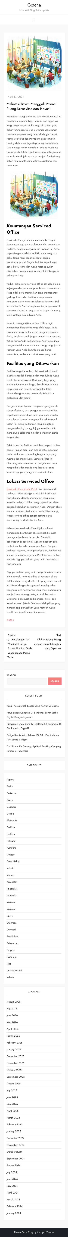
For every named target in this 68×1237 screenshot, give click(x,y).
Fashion (11, 827)
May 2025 (12, 1104)
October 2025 (14, 1070)
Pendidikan (12, 936)
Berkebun (11, 793)
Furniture (11, 848)
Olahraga (12, 923)
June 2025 (12, 1097)
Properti (11, 950)
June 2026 (12, 1015)
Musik (10, 916)
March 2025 (13, 1117)
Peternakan (12, 943)
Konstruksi (12, 888)
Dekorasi (11, 807)
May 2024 (12, 1186)
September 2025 (16, 1077)
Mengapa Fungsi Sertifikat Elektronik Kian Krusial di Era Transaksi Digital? (34, 726)
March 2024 (13, 1199)
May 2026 (12, 1022)
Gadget (11, 854)
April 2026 (13, 1029)
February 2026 (14, 1042)
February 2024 (14, 1206)
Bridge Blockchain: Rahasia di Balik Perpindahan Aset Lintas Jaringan (33, 737)
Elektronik (12, 820)
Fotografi (11, 841)
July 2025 (12, 1090)
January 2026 (14, 1049)
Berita (10, 786)
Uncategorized (14, 970)
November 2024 (15, 1145)
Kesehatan (12, 882)
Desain (10, 813)
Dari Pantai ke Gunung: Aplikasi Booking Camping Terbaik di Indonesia (34, 749)
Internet (10, 875)
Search (11, 675)
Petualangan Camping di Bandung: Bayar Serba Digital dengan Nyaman (32, 715)
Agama (10, 779)
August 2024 (14, 1165)
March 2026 (13, 1036)
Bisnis (10, 620)
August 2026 (14, 1002)
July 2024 (12, 1172)
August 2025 (14, 1083)
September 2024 (16, 1158)
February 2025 (14, 1124)
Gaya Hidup (13, 861)
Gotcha (34, 5)
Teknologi (12, 957)
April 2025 (13, 1111)
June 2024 (12, 1179)
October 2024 (14, 1152)
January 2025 (14, 1131)
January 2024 (14, 1213)
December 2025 (15, 1056)
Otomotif (11, 929)
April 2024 (13, 1192)
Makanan (11, 902)
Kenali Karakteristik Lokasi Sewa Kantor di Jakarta (33, 706)
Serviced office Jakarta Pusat (22, 489)
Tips (9, 963)
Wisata (10, 977)
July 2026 (12, 1008)
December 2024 (15, 1138)
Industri (10, 868)
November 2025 (15, 1063)
